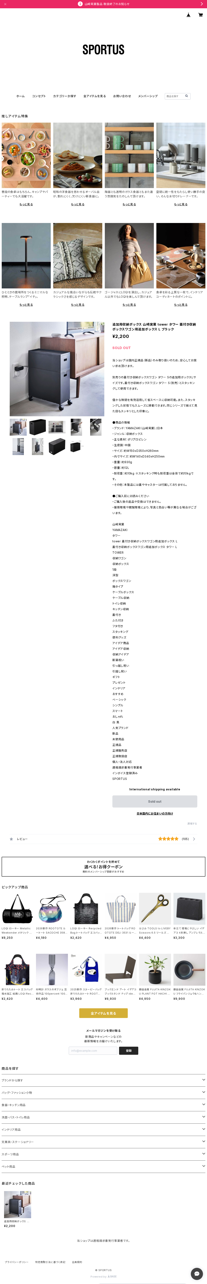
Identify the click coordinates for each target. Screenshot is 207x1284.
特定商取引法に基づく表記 (50, 1262)
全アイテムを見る (94, 96)
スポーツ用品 (10, 1154)
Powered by (99, 1276)
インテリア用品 (11, 1129)
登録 (129, 1050)
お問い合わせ (122, 96)
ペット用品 (8, 1166)
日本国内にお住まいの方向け (155, 813)
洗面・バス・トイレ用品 (16, 1117)
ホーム (20, 96)
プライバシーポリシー (17, 1262)
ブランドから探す (12, 1080)
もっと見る (26, 204)
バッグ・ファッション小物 (17, 1092)
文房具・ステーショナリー (18, 1142)
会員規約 (77, 1262)
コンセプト (39, 96)
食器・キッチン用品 (14, 1105)
